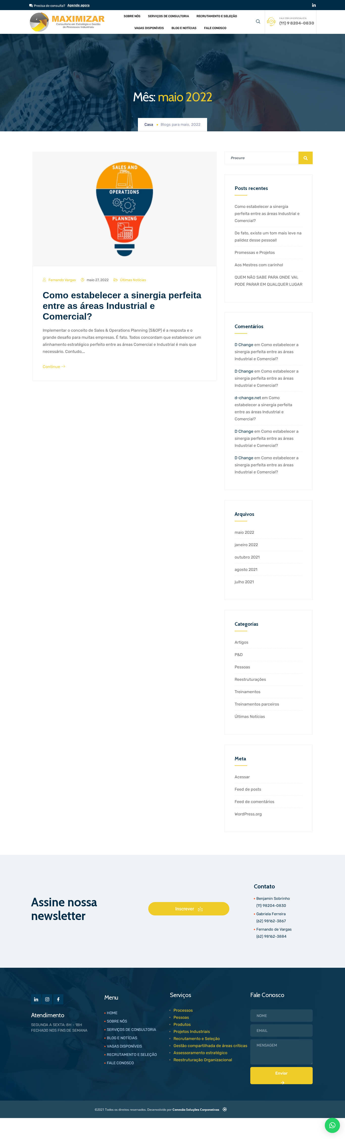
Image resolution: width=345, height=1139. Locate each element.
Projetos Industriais (192, 1031)
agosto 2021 (246, 569)
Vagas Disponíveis (149, 28)
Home (112, 1013)
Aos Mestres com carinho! (259, 264)
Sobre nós (132, 16)
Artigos (241, 642)
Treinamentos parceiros (257, 704)
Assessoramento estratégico (200, 1052)
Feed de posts (248, 789)
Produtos (182, 1024)
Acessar (242, 776)
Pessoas (242, 667)
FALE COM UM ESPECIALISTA (292, 18)
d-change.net (248, 397)
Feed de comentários (254, 801)
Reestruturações (250, 679)
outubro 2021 (247, 557)
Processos (183, 1010)
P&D (239, 654)
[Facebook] (58, 999)
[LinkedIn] (314, 5)
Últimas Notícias (133, 280)
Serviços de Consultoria (168, 16)
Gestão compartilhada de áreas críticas (210, 1045)
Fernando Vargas (62, 280)
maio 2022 (244, 532)
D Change (244, 344)
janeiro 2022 (246, 544)
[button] (258, 22)
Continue (52, 366)
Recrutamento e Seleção (216, 16)
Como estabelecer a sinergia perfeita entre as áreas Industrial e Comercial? (122, 306)
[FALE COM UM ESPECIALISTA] (271, 21)
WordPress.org (248, 814)
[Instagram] (47, 999)
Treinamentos (247, 691)
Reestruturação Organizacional (203, 1059)
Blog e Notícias (183, 28)
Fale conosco (215, 28)
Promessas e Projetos (255, 252)
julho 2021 (244, 581)
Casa (148, 124)
